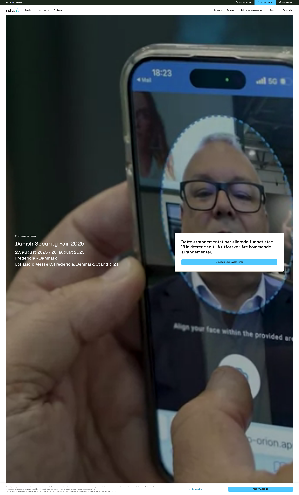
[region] (149, 489)
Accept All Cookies (260, 489)
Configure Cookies (195, 489)
